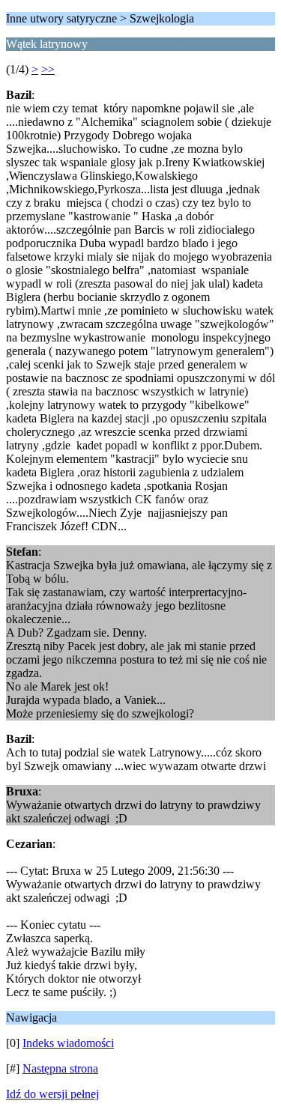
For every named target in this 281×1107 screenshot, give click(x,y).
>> (48, 69)
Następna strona (60, 1068)
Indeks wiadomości (68, 1043)
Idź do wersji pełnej (52, 1094)
